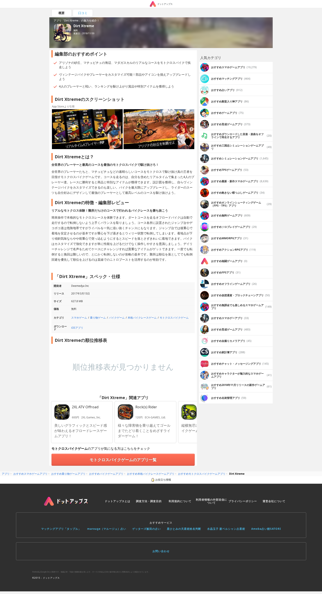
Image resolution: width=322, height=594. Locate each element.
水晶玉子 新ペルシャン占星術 (226, 529)
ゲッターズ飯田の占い (146, 529)
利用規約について (180, 501)
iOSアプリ (77, 328)
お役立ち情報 (163, 480)
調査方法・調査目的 (149, 501)
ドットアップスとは (117, 501)
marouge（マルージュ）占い (106, 529)
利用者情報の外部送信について (211, 501)
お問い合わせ (161, 551)
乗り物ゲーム (98, 317)
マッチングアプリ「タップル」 (61, 529)
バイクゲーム (117, 317)
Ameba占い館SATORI (266, 529)
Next (191, 129)
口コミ (82, 13)
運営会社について (274, 501)
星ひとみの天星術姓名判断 (184, 529)
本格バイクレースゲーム (142, 317)
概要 (61, 13)
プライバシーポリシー (242, 501)
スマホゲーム (79, 317)
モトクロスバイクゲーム (174, 317)
